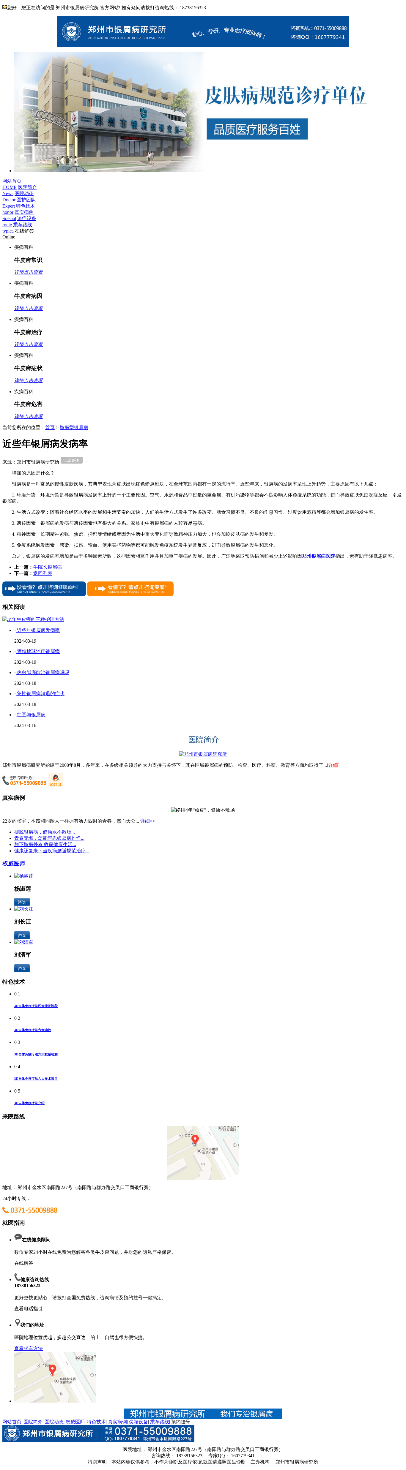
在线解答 (23, 1263)
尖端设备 (138, 1421)
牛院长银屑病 (47, 567)
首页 (50, 427)
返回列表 (42, 573)
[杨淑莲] (23, 875)
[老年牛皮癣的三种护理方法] (33, 619)
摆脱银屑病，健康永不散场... (44, 831)
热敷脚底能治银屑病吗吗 (42, 672)
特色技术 (96, 1421)
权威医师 (13, 863)
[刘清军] (23, 942)
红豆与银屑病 (30, 714)
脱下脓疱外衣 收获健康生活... (45, 844)
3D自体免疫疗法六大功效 (32, 1030)
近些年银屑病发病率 (38, 630)
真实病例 (117, 1421)
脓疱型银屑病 (74, 427)
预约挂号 (180, 1421)
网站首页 (11, 1421)
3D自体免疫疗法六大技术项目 (36, 1078)
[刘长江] (23, 908)
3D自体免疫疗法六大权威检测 (36, 1054)
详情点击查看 (28, 272)
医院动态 (54, 1421)
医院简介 (33, 1421)
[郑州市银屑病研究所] (203, 754)
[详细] (333, 765)
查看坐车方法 (28, 1348)
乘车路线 (159, 1421)
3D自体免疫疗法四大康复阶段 (36, 1006)
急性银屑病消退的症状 (40, 693)
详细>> (147, 820)
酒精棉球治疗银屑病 (38, 651)
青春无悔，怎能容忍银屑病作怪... (49, 838)
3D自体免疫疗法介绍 (29, 1103)
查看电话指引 (28, 1308)
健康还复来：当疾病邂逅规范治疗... (51, 850)
